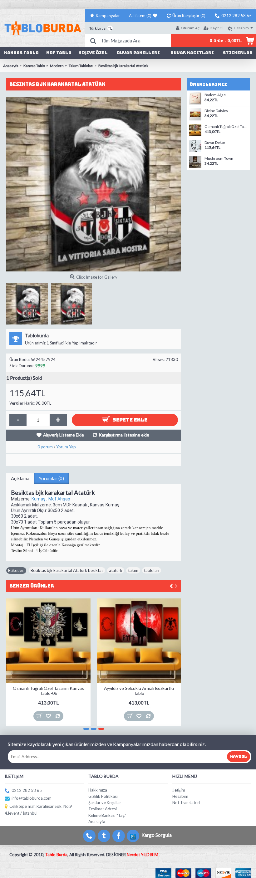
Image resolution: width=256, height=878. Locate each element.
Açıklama (20, 478)
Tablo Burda (56, 854)
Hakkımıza (97, 790)
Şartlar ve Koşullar (104, 802)
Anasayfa (96, 821)
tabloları (151, 570)
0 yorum (45, 446)
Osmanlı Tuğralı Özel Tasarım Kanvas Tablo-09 (226, 126)
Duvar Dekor (214, 142)
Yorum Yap (66, 446)
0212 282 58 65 (27, 790)
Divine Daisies (216, 111)
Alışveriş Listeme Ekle (63, 434)
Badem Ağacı (215, 95)
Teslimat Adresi (102, 808)
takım (133, 570)
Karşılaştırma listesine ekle (124, 434)
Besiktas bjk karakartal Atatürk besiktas (67, 570)
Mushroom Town (218, 158)
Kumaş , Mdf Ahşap (51, 498)
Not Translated (186, 802)
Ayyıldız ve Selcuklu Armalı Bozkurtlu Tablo (139, 690)
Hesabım (180, 796)
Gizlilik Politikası (103, 796)
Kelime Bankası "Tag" (107, 815)
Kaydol (238, 756)
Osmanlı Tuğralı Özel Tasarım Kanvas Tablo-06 (48, 690)
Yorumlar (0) (51, 478)
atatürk (115, 570)
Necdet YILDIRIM (142, 854)
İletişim (178, 790)
